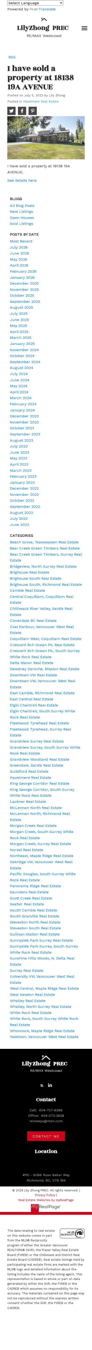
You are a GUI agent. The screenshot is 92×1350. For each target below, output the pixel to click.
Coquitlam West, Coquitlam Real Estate (45, 638)
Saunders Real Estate (29, 892)
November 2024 (24, 350)
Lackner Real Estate (28, 801)
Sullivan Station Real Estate (35, 934)
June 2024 (19, 380)
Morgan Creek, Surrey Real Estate (40, 843)
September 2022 (25, 506)
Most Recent (21, 241)
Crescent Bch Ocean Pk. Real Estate (42, 645)
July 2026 (19, 247)
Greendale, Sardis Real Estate (36, 765)
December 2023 (24, 416)
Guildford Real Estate (29, 771)
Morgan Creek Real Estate (33, 825)
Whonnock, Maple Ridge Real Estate (42, 1031)
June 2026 (19, 253)
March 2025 (20, 337)
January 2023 (22, 482)
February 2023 (23, 476)
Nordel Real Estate (26, 850)
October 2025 (22, 295)
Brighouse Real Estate (29, 572)
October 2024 (22, 355)
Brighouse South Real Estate (35, 578)
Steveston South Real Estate (35, 928)
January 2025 (22, 343)
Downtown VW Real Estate (33, 675)
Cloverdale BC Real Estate (33, 620)
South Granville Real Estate (34, 916)
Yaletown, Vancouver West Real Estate (44, 1036)
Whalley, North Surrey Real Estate (40, 1006)
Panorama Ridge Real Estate (35, 886)
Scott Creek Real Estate (31, 898)
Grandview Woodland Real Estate (39, 759)
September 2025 (25, 301)
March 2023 (20, 470)
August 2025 (21, 307)
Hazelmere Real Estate (41, 101)
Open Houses (22, 217)
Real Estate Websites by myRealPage (46, 1200)
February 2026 (23, 271)
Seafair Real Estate (27, 904)
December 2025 (24, 283)
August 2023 (21, 440)
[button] (42, 1085)
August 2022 (21, 512)
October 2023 (22, 428)
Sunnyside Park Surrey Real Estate (41, 940)
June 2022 (19, 524)
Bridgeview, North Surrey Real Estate (43, 566)
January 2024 (22, 410)
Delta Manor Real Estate (31, 663)
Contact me (46, 1136)
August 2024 (21, 367)
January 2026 (22, 277)
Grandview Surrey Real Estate (37, 741)
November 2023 (24, 422)
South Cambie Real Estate (33, 910)
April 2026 (19, 265)
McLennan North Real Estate (36, 807)
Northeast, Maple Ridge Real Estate (41, 855)
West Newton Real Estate (32, 994)
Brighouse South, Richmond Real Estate (46, 584)
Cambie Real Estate (27, 590)
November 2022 (24, 494)
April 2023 (19, 464)
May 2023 (18, 458)
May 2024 (18, 386)
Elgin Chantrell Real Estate (34, 705)
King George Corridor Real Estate (39, 783)
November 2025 (24, 289)
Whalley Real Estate (28, 1000)
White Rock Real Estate (30, 1012)
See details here (22, 180)
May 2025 (18, 325)
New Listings (21, 211)
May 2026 (18, 259)
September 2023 (25, 434)
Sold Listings (21, 223)
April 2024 (19, 392)
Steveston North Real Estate (35, 922)
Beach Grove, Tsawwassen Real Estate (44, 542)
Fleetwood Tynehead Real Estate (39, 723)
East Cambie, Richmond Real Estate (42, 693)
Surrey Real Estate (26, 970)
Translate (47, 9)
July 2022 (19, 518)
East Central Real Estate (31, 699)
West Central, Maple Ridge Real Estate (44, 988)
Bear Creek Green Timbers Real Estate (45, 548)
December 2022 (24, 488)
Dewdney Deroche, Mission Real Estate (44, 669)
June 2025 (19, 319)
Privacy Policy (45, 1195)
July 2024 (19, 374)
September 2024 (25, 362)
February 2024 (23, 404)
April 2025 (19, 331)
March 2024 (21, 398)
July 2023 (19, 446)
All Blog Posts (22, 205)
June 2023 (19, 452)
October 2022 (22, 500)
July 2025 (19, 313)
